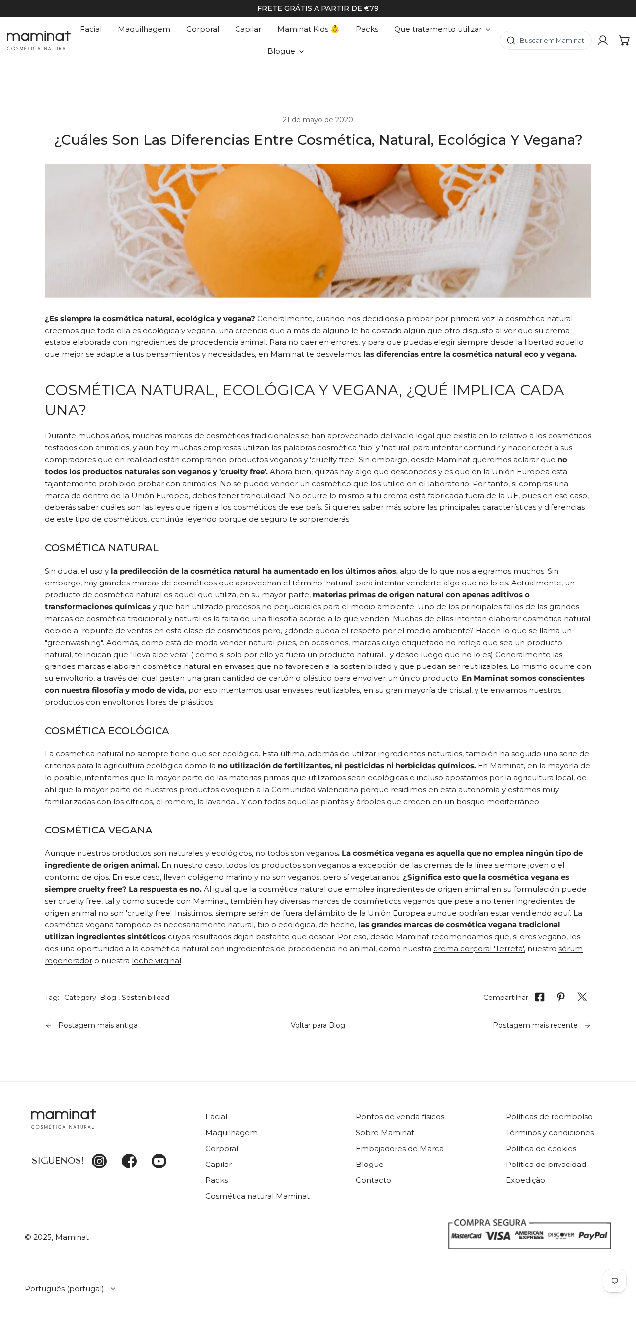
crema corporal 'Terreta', (479, 948)
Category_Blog (90, 997)
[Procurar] (546, 40)
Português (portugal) (64, 1288)
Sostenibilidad (145, 997)
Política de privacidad (546, 1164)
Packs (216, 1180)
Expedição (525, 1180)
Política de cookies (541, 1148)
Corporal (221, 1148)
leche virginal (156, 960)
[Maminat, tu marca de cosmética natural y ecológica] (38, 40)
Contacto (373, 1180)
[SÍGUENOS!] (107, 1125)
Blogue (370, 1164)
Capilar (218, 1164)
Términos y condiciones (550, 1132)
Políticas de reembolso (549, 1116)
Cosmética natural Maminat (257, 1196)
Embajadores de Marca (400, 1148)
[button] (625, 40)
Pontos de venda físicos (400, 1116)
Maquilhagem (231, 1132)
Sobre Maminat (385, 1132)
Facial (216, 1116)
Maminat (287, 354)
